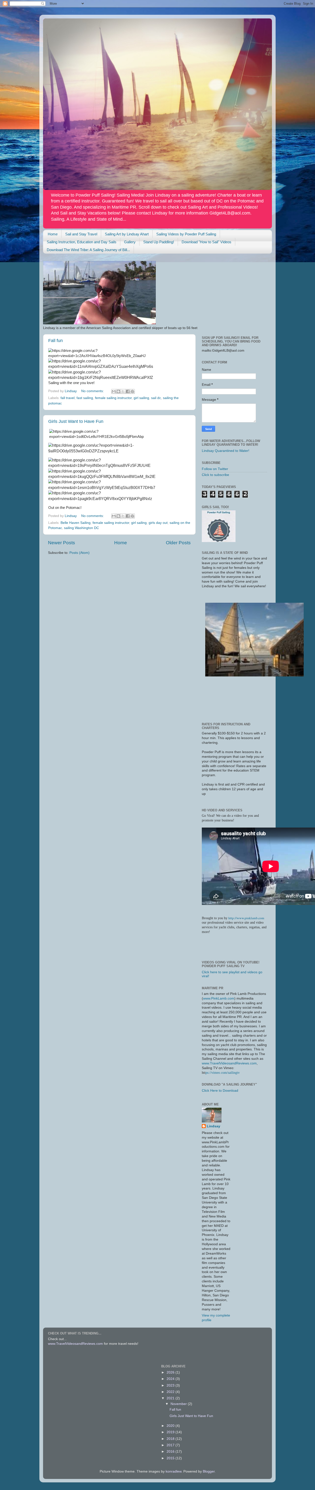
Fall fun (55, 340)
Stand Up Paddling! (158, 242)
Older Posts (178, 542)
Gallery (130, 242)
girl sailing (141, 398)
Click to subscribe (215, 475)
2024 (171, 1379)
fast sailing (85, 398)
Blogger (209, 1471)
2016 (171, 1451)
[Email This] (113, 391)
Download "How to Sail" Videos (206, 242)
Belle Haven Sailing (76, 523)
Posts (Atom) (79, 553)
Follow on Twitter (215, 469)
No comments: (93, 391)
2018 (171, 1439)
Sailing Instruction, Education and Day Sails (81, 242)
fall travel (68, 398)
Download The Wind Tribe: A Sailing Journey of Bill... (88, 250)
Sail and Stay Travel (81, 234)
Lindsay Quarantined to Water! (225, 451)
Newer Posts (61, 542)
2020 (171, 1426)
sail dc (156, 398)
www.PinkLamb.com (218, 998)
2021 (171, 1398)
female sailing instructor (113, 398)
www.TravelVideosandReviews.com (229, 1063)
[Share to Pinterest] (132, 391)
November (179, 1404)
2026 (171, 1372)
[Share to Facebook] (127, 391)
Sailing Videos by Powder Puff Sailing (186, 234)
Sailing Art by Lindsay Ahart (127, 234)
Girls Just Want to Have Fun (75, 421)
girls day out (158, 523)
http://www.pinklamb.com (246, 918)
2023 (171, 1385)
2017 (171, 1445)
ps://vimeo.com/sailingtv (222, 1073)
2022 (171, 1392)
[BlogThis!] (118, 391)
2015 (171, 1458)
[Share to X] (123, 391)
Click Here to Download (220, 1090)
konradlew (173, 1471)
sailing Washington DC (81, 528)
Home (53, 234)
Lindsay (213, 1126)
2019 (171, 1432)
